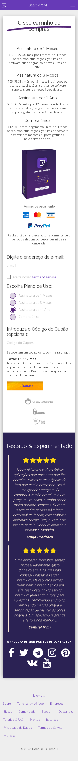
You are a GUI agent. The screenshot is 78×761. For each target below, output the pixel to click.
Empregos (56, 703)
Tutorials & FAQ (13, 719)
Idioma (38, 695)
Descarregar (66, 711)
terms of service (44, 277)
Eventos (35, 719)
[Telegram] (38, 652)
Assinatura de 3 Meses (35, 302)
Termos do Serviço (50, 728)
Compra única (29, 316)
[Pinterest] (65, 652)
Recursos (52, 719)
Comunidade (27, 711)
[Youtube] (47, 662)
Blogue (7, 711)
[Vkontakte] (32, 662)
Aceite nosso (34, 277)
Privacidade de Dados (17, 728)
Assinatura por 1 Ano (34, 309)
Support (47, 711)
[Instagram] (52, 652)
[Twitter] (23, 652)
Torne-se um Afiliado (30, 703)
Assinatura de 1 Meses (35, 295)
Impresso (9, 736)
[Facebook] (11, 652)
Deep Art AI (37, 5)
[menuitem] (39, 696)
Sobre (7, 703)
